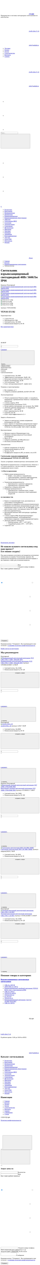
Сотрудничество (9, 53)
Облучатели (8, 241)
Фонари (6, 242)
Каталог (7, 1102)
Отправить (4, 640)
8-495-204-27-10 (34, 31)
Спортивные (8, 226)
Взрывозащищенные (11, 216)
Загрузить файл (6, 1251)
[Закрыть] (1, 1165)
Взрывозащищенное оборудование (15, 218)
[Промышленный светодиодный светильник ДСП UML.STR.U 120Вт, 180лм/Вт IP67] (20, 659)
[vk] (18, 115)
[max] (18, 129)
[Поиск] (15, 1157)
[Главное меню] (1, 1149)
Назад (31, 258)
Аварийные (8, 234)
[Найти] (15, 141)
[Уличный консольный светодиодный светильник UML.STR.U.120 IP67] (20, 912)
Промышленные (9, 213)
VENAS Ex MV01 (10, 993)
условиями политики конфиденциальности (21, 645)
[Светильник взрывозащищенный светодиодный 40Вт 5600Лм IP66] (20, 288)
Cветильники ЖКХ (10, 221)
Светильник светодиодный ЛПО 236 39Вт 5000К (17, 849)
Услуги (6, 51)
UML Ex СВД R (9, 1003)
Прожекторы (8, 214)
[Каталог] (17, 1142)
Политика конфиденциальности (11, 1120)
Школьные (7, 229)
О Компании (8, 1112)
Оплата (6, 50)
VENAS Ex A (8, 998)
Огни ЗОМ (7, 239)
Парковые (7, 232)
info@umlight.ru (34, 45)
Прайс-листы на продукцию (10, 648)
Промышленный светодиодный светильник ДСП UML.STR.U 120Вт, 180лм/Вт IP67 (16, 662)
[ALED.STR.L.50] (7, 724)
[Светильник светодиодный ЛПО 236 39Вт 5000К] (17, 848)
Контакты (7, 55)
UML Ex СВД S (9, 991)
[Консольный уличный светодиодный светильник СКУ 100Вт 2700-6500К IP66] (20, 786)
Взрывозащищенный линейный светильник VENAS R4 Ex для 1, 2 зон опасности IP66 (21, 989)
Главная (6, 1101)
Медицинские (8, 228)
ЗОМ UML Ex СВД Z (11, 986)
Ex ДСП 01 (8, 996)
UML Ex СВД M (9, 985)
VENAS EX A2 (9, 995)
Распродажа (8, 209)
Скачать (6, 56)
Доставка (7, 48)
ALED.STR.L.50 (6, 726)
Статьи (6, 1114)
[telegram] (18, 101)
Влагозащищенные (10, 236)
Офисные (7, 219)
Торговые (7, 231)
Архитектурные (9, 224)
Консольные (8, 211)
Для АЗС (7, 237)
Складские (7, 223)
